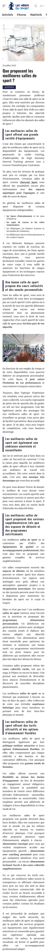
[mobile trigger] (5, 6)
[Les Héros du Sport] (19, 6)
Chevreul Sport (29, 182)
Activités (9, 87)
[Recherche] (36, 6)
